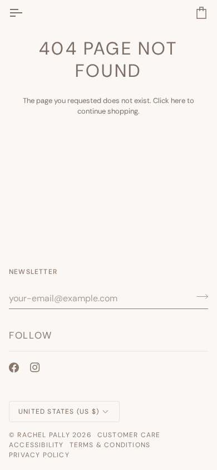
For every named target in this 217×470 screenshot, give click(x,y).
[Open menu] (25, 12)
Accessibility (36, 444)
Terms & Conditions (110, 444)
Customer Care (129, 434)
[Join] (199, 297)
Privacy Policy (39, 455)
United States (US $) (58, 411)
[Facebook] (14, 368)
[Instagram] (35, 368)
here (178, 100)
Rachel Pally (43, 434)
